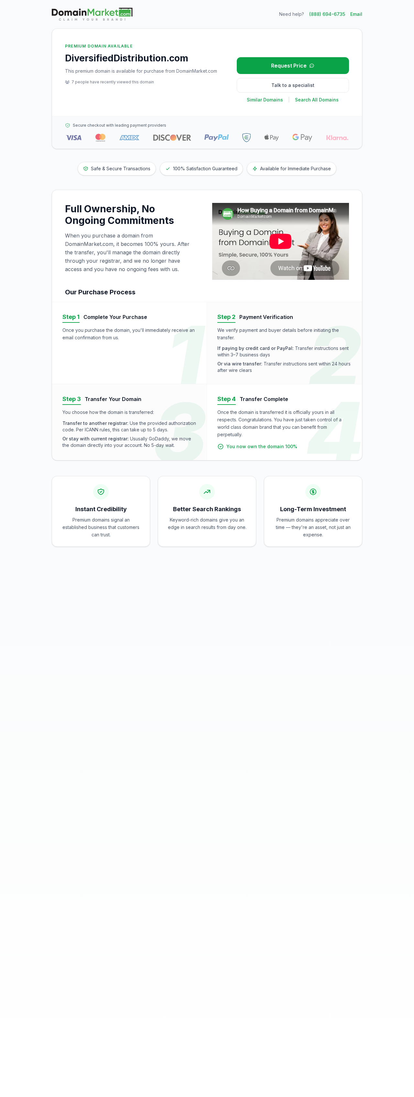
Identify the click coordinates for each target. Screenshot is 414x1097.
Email (356, 14)
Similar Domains (265, 99)
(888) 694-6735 (327, 14)
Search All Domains (317, 99)
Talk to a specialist (292, 85)
